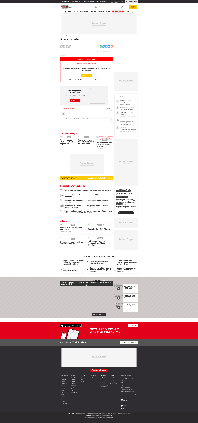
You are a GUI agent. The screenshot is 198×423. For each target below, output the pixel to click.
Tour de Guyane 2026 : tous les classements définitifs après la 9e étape (100, 269)
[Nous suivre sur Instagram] (73, 342)
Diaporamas (64, 383)
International (64, 403)
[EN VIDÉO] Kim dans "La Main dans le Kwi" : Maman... (130, 296)
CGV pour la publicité (129, 378)
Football (73, 377)
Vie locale (63, 379)
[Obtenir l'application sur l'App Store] (65, 325)
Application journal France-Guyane (114, 378)
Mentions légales (109, 417)
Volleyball (73, 387)
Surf (72, 390)
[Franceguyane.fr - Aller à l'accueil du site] (99, 7)
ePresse (93, 415)
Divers (67, 35)
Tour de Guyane (73, 12)
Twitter (124, 405)
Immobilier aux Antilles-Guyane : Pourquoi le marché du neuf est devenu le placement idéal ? (86, 283)
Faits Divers (84, 12)
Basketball (73, 385)
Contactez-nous (133, 1)
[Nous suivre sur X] (76, 342)
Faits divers (63, 377)
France (63, 401)
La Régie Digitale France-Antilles (123, 413)
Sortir (108, 12)
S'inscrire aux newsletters (129, 342)
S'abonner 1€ (133, 6)
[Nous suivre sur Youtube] (82, 342)
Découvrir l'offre (86, 75)
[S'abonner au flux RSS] (85, 342)
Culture (63, 396)
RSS (124, 408)
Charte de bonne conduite (126, 389)
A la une (65, 11)
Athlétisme (73, 381)
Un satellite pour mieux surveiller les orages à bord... (100, 229)
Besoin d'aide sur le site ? (126, 375)
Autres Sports (74, 392)
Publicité (122, 378)
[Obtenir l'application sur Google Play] (76, 325)
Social (62, 390)
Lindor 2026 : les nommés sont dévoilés (71, 229)
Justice (63, 385)
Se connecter (125, 7)
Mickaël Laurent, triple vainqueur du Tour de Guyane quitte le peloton (127, 262)
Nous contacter (124, 377)
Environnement (64, 397)
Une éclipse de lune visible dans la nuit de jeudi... (104, 144)
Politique (93, 12)
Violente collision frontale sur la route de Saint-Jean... (86, 142)
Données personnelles (125, 387)
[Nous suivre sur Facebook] (70, 342)
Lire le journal (70, 7)
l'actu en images (126, 189)
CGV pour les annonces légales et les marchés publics (104, 385)
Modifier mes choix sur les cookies (128, 385)
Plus (127, 12)
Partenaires (123, 380)
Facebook (125, 403)
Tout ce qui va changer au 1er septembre (66, 142)
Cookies (122, 384)
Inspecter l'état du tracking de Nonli (128, 394)
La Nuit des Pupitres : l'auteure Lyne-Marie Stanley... (97, 243)
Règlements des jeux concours (127, 391)
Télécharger (133, 326)
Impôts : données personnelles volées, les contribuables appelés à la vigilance (73, 262)
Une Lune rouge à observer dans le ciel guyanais (99, 262)
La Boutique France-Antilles (111, 413)
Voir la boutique (75, 100)
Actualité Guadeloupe (80, 413)
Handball (73, 383)
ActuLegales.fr (98, 415)
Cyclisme (73, 379)
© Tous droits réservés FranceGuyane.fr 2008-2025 (95, 417)
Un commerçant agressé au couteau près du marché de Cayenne (126, 269)
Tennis (72, 388)
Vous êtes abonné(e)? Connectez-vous (86, 63)
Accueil (63, 35)
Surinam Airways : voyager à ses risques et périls (73, 269)
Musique (83, 377)
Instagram (125, 400)
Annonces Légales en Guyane (104, 381)
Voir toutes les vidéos (99, 314)
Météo (91, 377)
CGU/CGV (123, 382)
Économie (101, 12)
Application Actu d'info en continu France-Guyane (113, 382)
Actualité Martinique (90, 413)
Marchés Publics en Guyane (103, 378)
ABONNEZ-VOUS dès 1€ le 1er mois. (86, 178)
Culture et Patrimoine (83, 382)
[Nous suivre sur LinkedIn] (79, 342)
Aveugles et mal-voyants (107, 415)
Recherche (133, 12)
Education (63, 392)
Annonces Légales (118, 12)
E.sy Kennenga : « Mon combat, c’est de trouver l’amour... (130, 287)
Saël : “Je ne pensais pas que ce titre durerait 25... (130, 306)
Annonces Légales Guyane (99, 413)
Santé (62, 394)
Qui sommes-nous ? (125, 393)
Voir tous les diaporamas (126, 213)
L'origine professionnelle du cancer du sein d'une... (71, 243)
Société (63, 388)
